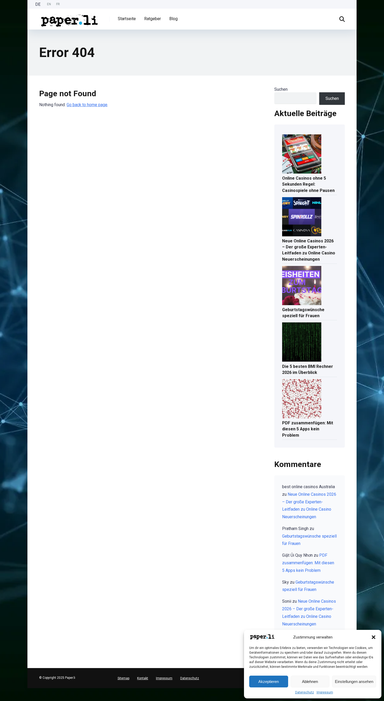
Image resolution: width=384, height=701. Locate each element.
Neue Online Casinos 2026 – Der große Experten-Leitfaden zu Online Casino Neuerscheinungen (308, 250)
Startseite (127, 18)
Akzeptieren (268, 681)
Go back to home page (87, 104)
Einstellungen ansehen (354, 681)
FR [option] (58, 4)
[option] (49, 4)
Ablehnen (310, 681)
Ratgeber (152, 18)
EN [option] (49, 4)
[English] (2, 694)
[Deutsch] (2, 690)
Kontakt (142, 678)
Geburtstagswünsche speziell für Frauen (303, 312)
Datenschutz (304, 692)
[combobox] (2, 690)
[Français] (2, 698)
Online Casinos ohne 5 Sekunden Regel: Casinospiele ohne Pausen (308, 184)
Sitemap (123, 678)
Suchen (281, 89)
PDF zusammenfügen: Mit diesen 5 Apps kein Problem (307, 428)
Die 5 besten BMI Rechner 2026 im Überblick (307, 369)
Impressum (325, 692)
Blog (173, 18)
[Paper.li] (69, 18)
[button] (373, 637)
